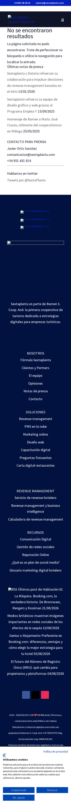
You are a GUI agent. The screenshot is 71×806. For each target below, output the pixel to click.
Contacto (35, 399)
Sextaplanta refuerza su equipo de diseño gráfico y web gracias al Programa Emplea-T (32, 105)
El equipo (35, 375)
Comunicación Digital (35, 539)
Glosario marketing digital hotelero (35, 570)
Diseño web (35, 442)
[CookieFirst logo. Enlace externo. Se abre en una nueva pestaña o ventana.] (4, 755)
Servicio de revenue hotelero (35, 497)
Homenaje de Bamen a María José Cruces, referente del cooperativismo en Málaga (34, 125)
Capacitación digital (35, 450)
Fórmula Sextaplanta (35, 360)
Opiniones (35, 383)
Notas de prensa (35, 391)
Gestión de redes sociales (35, 547)
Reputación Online (35, 554)
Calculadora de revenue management (35, 519)
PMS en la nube (35, 426)
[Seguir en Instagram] (45, 695)
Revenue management (35, 418)
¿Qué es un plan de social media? (36, 562)
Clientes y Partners (35, 368)
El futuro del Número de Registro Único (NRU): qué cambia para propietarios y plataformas (33, 667)
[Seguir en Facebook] (26, 695)
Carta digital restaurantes (36, 465)
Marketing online (35, 434)
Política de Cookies (47, 720)
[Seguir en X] (35, 695)
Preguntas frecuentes (36, 457)
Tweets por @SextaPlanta (26, 180)
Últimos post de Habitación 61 (40, 589)
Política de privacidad (55, 751)
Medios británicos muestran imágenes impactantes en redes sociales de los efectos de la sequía (35, 621)
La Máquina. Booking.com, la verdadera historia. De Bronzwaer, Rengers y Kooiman (36, 602)
